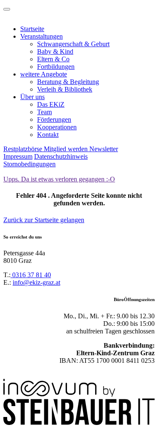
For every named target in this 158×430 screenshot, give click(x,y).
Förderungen (54, 119)
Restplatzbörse (23, 148)
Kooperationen (57, 127)
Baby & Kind (55, 51)
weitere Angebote (43, 74)
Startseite (32, 28)
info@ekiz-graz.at (36, 282)
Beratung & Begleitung (68, 81)
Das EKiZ (50, 104)
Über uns (32, 96)
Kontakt (48, 134)
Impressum (17, 156)
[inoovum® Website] (59, 394)
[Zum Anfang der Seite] (6, 9)
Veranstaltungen (41, 36)
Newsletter (103, 148)
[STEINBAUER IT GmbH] (79, 422)
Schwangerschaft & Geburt (73, 43)
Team (44, 111)
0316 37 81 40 (31, 274)
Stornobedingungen (29, 164)
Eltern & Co (53, 59)
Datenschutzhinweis (61, 156)
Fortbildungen (56, 66)
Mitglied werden (66, 148)
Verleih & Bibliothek (64, 89)
